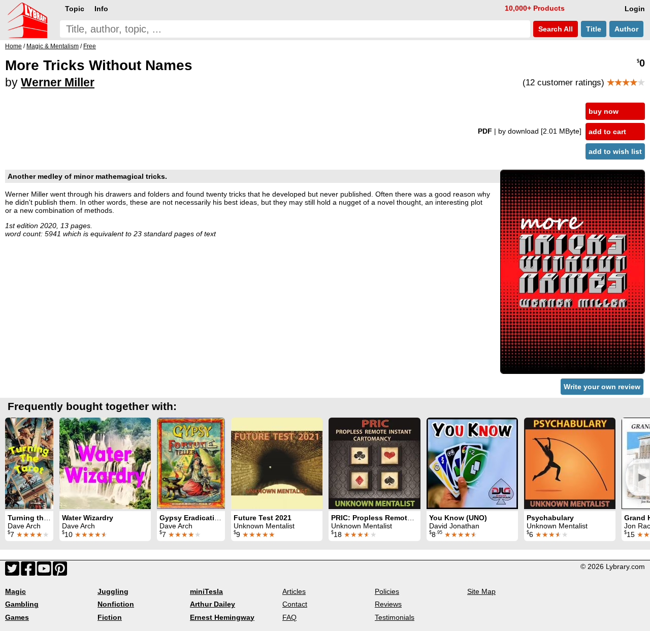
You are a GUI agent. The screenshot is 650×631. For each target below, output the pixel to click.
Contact (294, 604)
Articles (294, 591)
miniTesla (206, 591)
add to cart (607, 132)
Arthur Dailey (212, 604)
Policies (387, 591)
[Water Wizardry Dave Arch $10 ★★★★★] (105, 463)
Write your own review (602, 387)
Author (626, 29)
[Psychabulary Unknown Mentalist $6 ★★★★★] (569, 463)
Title (593, 29)
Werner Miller (57, 82)
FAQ (289, 617)
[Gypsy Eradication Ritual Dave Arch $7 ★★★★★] (191, 463)
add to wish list (615, 151)
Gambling (22, 604)
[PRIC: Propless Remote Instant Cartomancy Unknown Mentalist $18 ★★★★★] (374, 463)
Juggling (113, 591)
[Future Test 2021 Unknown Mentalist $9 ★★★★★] (276, 463)
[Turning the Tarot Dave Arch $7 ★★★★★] (29, 463)
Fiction (110, 617)
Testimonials (394, 617)
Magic (15, 591)
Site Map (481, 591)
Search (554, 29)
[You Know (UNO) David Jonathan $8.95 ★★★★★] (472, 463)
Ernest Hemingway (222, 617)
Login (635, 9)
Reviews (388, 604)
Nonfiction (116, 604)
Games (17, 617)
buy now (604, 111)
